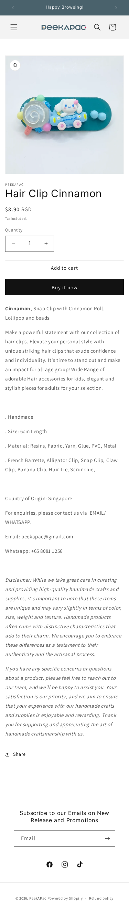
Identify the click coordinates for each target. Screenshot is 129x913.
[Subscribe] (107, 838)
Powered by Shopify (65, 898)
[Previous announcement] (12, 7)
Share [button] (19, 754)
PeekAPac (37, 898)
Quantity (13, 230)
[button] (13, 27)
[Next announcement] (116, 7)
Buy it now (65, 287)
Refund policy (101, 898)
